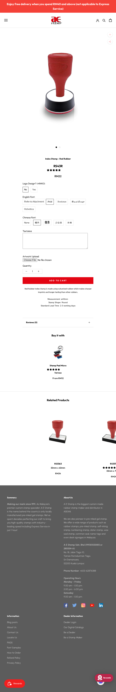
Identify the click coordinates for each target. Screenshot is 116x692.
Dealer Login (70, 622)
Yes (34, 189)
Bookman (62, 201)
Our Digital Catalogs (74, 627)
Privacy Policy (14, 663)
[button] (54, 170)
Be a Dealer (69, 632)
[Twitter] (74, 605)
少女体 (58, 222)
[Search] (104, 20)
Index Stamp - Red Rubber (58, 158)
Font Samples (14, 647)
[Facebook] (66, 605)
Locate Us (12, 637)
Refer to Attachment (34, 201)
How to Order (14, 652)
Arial (50, 201)
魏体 (47, 222)
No (25, 189)
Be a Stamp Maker (73, 637)
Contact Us (12, 632)
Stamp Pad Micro (58, 365)
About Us (11, 627)
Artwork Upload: (31, 256)
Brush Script (78, 201)
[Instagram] (83, 605)
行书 (69, 222)
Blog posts (12, 622)
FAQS (10, 642)
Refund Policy (13, 657)
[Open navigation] (6, 20)
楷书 (37, 222)
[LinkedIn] (101, 605)
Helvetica (29, 209)
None (26, 222)
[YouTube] (92, 605)
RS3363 (58, 463)
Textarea (27, 231)
